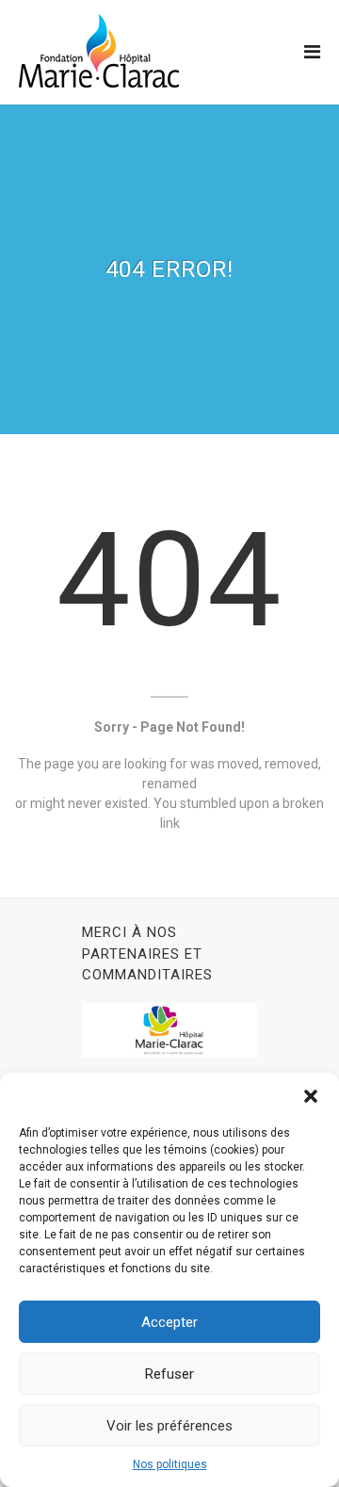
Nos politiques (170, 1464)
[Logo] (99, 51)
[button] (310, 1096)
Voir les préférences (169, 1425)
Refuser (169, 1374)
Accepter (169, 1322)
